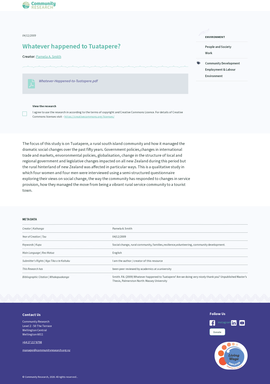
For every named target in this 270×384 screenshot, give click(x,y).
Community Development (222, 56)
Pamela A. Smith (48, 49)
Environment (215, 29)
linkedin (234, 315)
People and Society (218, 39)
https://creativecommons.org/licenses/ (89, 109)
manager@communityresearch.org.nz (46, 343)
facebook (212, 315)
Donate (217, 324)
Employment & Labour (220, 62)
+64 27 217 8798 (32, 335)
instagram (224, 315)
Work (208, 46)
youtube (242, 315)
